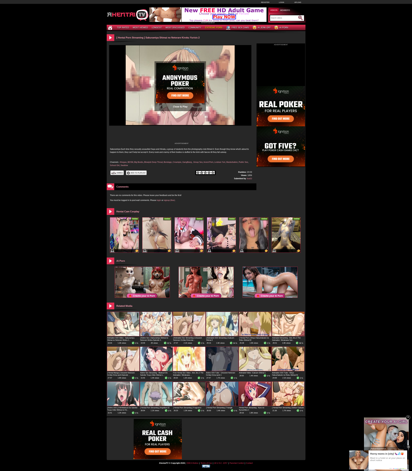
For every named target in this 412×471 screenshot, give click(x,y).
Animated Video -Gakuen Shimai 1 (252, 373)
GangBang (187, 162)
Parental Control (236, 463)
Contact (249, 463)
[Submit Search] (300, 18)
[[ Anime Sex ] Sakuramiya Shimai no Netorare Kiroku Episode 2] (156, 335)
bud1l (249, 178)
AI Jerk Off (264, 27)
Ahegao (123, 162)
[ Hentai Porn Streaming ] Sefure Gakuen (288, 408)
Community (194, 27)
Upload (297, 2)
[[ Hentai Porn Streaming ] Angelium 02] (156, 405)
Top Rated (123, 27)
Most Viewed (140, 27)
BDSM (130, 162)
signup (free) (169, 200)
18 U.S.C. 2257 (220, 463)
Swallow (124, 165)
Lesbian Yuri (219, 162)
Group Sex (198, 162)
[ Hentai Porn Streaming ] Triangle (219, 408)
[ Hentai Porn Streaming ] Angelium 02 (154, 408)
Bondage (168, 162)
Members (285, 10)
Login (281, 2)
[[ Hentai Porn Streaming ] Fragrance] (189, 405)
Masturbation (232, 162)
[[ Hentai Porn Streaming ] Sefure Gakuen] (288, 405)
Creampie (177, 162)
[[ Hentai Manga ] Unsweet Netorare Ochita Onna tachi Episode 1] (123, 370)
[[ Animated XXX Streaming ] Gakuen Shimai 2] (222, 335)
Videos (273, 10)
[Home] (110, 27)
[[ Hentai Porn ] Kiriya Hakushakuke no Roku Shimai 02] (255, 335)
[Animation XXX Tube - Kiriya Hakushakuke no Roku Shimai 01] (288, 370)
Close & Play (180, 106)
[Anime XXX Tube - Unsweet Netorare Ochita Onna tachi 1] (222, 370)
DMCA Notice (192, 463)
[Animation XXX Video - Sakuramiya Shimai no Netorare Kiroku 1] (123, 335)
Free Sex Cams (240, 27)
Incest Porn (208, 162)
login (159, 200)
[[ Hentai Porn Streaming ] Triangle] (222, 405)
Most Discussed (175, 27)
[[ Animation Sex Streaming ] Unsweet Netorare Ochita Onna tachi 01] (189, 335)
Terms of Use (206, 463)
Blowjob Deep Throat (153, 162)
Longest (157, 27)
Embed (120, 173)
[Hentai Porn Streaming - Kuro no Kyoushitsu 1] (255, 405)
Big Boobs (138, 162)
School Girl (115, 165)
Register (265, 2)
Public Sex (243, 162)
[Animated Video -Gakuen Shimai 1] (255, 370)
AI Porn (283, 27)
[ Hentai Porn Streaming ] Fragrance (187, 408)
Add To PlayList (138, 173)
